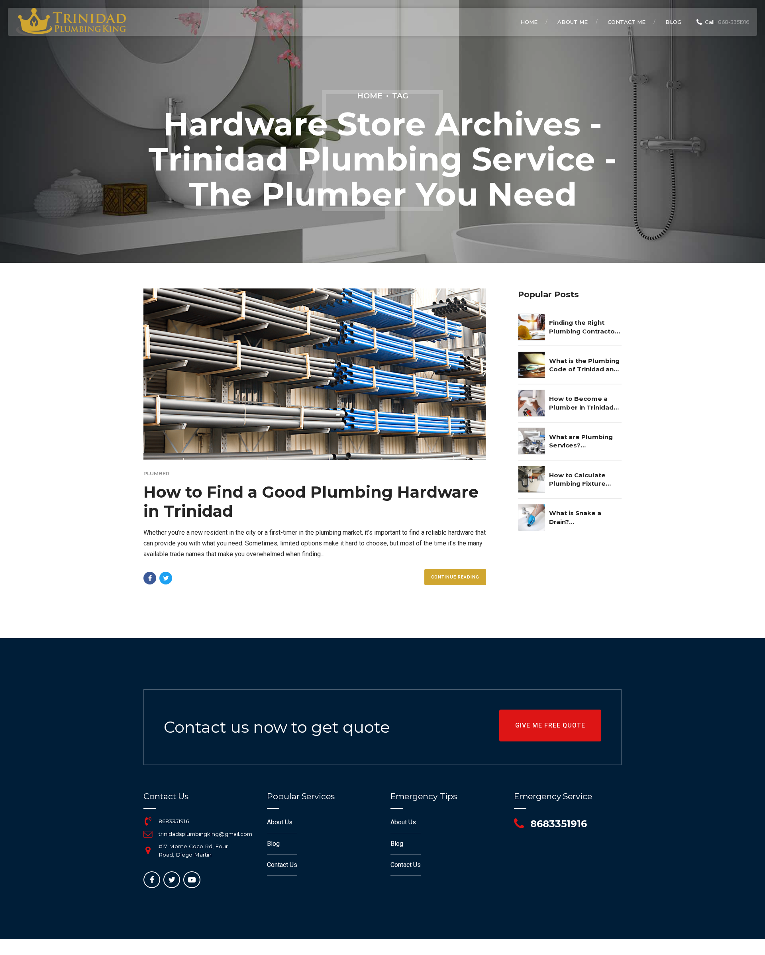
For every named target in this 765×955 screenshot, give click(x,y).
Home (528, 22)
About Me (572, 22)
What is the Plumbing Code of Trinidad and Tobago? (584, 365)
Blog (673, 22)
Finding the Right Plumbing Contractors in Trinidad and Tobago (585, 327)
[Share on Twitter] (165, 578)
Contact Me (626, 22)
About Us (279, 822)
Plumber (156, 474)
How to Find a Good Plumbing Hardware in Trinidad (311, 501)
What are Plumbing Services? (581, 441)
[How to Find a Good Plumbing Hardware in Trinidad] (314, 374)
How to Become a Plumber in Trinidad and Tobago (581, 403)
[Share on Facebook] (149, 578)
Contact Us (282, 865)
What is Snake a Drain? (575, 517)
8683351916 (174, 821)
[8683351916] (147, 821)
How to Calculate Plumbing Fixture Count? (577, 479)
